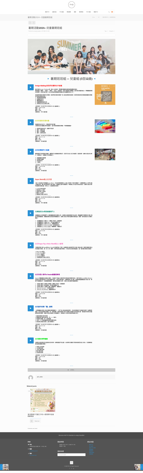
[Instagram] (71, 468)
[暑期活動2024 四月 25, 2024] (138, 467)
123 (98, 17)
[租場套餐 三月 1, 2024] (4, 467)
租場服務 (91, 449)
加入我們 (91, 446)
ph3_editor (38, 31)
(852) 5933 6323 (33, 455)
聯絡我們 (91, 450)
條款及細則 (91, 452)
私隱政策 (91, 454)
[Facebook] (69, 468)
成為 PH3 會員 (92, 447)
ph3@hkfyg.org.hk (34, 450)
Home (93, 17)
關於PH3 (91, 444)
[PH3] (71, 5)
